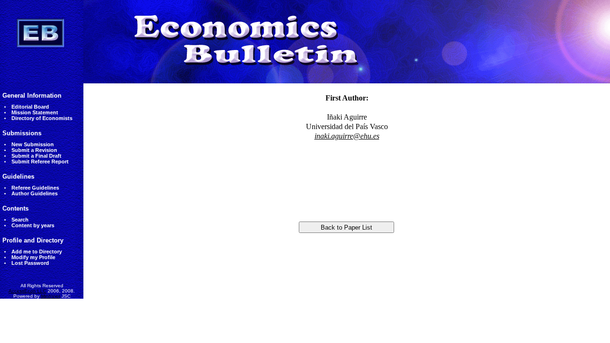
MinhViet (50, 296)
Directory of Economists (41, 118)
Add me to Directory (36, 251)
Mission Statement (34, 112)
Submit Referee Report (40, 161)
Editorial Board (30, 107)
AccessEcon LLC (27, 290)
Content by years (32, 225)
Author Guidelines (34, 193)
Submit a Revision (34, 150)
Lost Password (30, 263)
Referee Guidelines (35, 188)
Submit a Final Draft (36, 156)
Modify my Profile (33, 257)
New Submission (32, 144)
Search (20, 219)
